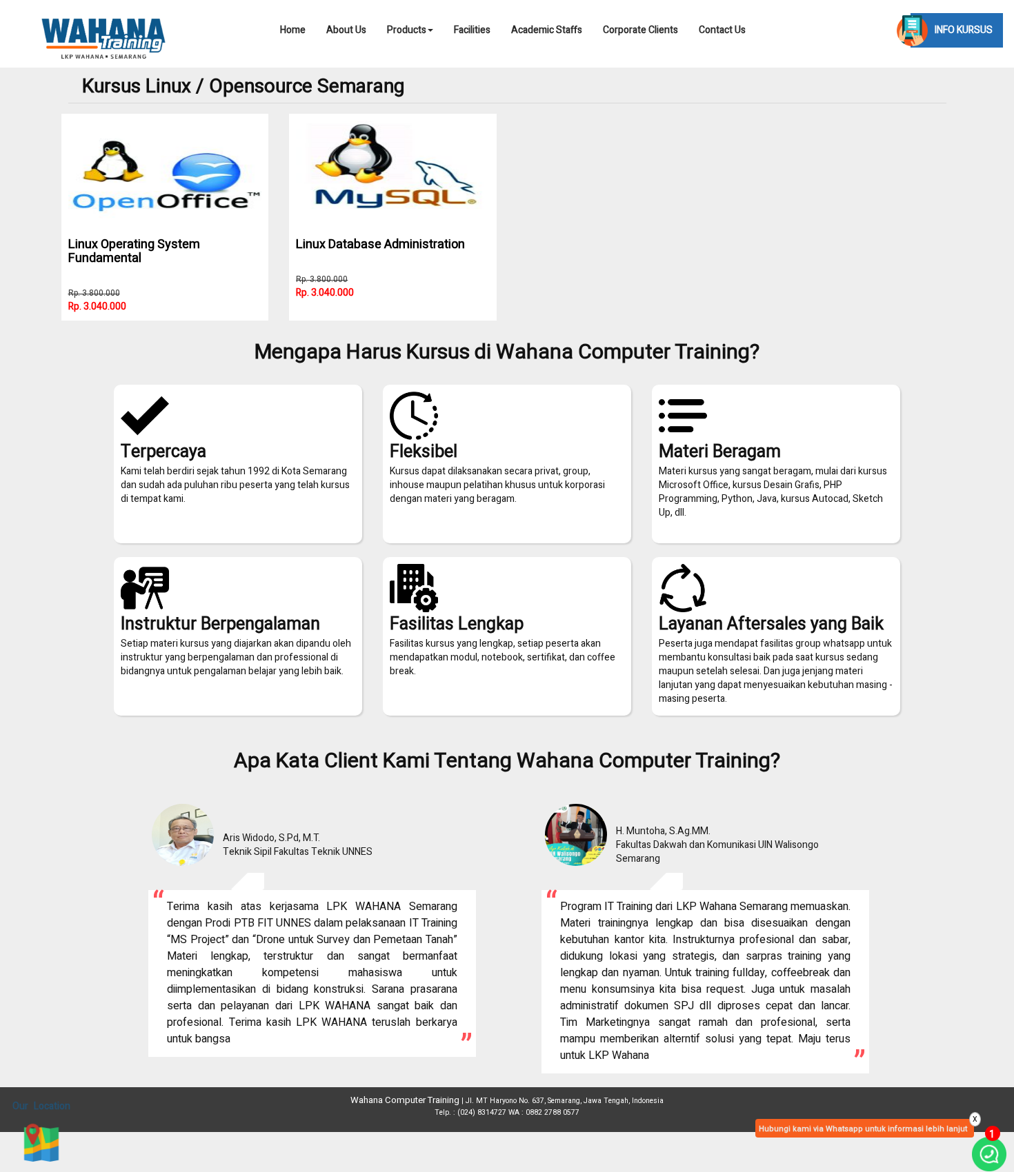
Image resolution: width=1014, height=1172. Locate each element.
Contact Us (722, 30)
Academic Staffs (546, 30)
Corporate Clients (640, 30)
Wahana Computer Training (404, 1100)
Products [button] (406, 30)
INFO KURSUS (964, 30)
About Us (346, 30)
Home (293, 30)
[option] (310, 925)
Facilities (472, 30)
